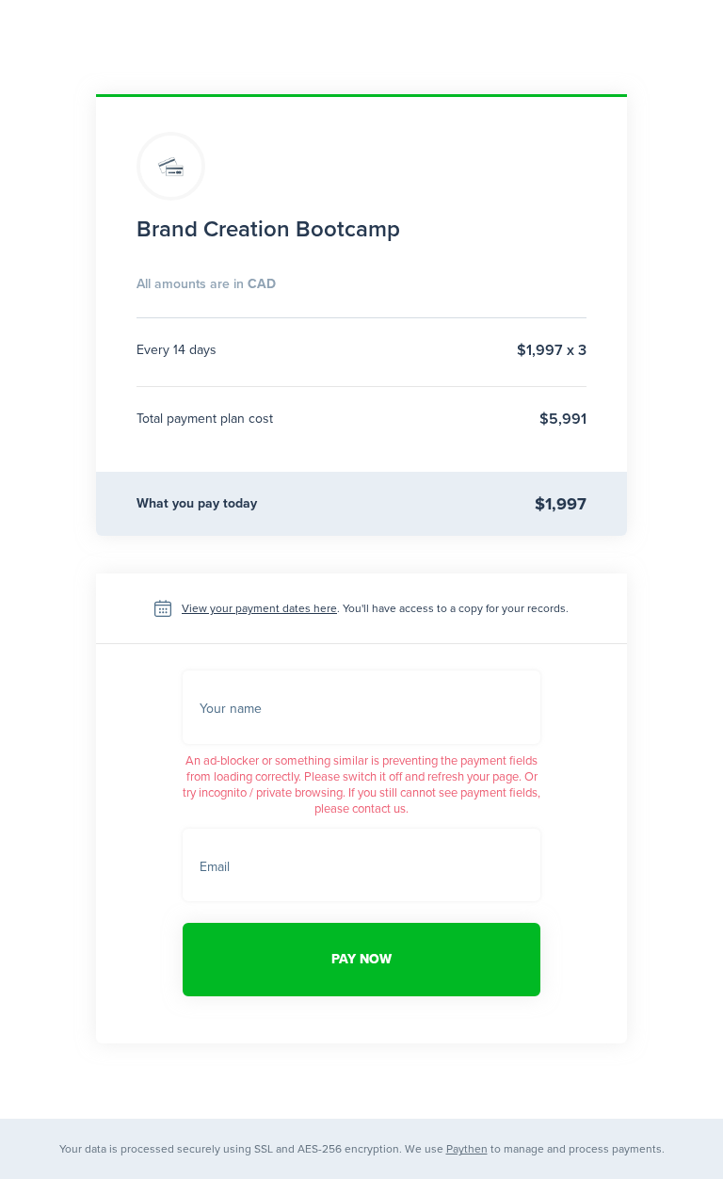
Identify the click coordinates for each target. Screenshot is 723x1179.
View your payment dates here (259, 608)
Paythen (467, 1148)
